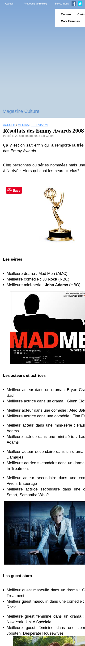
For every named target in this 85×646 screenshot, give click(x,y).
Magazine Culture (21, 111)
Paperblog (26, 17)
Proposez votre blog (35, 3)
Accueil (9, 3)
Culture (66, 14)
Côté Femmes (70, 21)
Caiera (50, 136)
